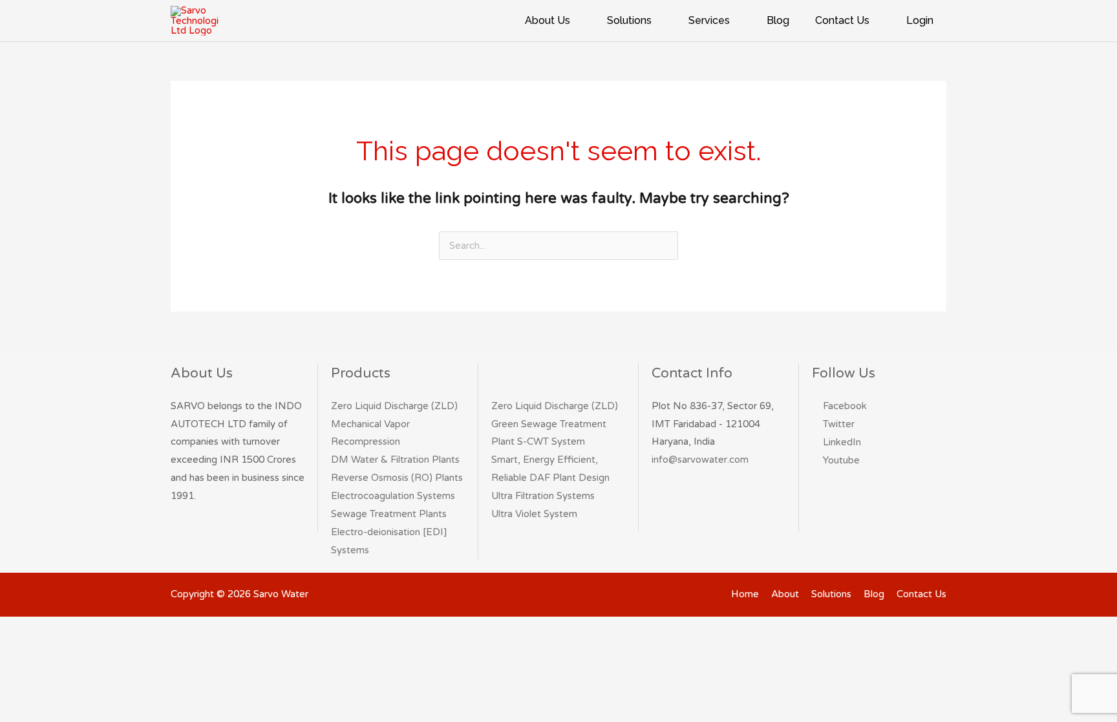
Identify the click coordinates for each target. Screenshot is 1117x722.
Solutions (831, 594)
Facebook (845, 406)
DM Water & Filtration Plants (395, 459)
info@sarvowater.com (700, 459)
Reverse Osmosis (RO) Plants (397, 477)
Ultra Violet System (534, 514)
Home (745, 594)
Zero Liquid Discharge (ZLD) (394, 406)
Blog (874, 594)
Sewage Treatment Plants (389, 514)
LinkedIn (842, 442)
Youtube (841, 460)
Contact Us (921, 594)
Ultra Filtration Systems (543, 496)
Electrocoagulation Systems (393, 496)
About (785, 594)
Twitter (839, 424)
